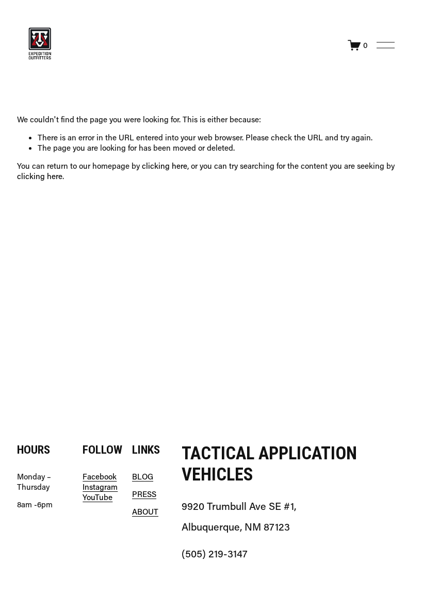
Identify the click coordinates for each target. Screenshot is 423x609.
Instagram (100, 487)
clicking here (164, 166)
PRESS (144, 494)
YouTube (97, 497)
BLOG (142, 477)
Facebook (100, 477)
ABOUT (145, 512)
